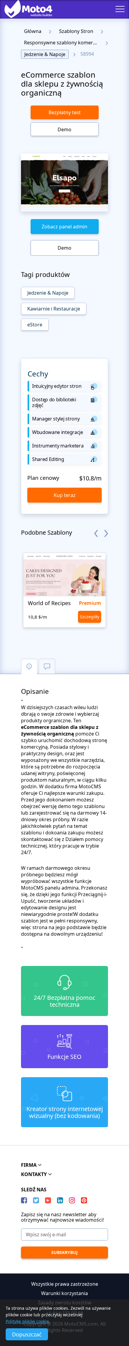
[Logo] (24, 9)
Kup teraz (65, 495)
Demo (64, 129)
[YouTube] (48, 1200)
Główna (32, 31)
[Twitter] (36, 1200)
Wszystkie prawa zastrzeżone (64, 1284)
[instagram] (72, 1200)
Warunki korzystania (64, 1293)
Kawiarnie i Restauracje (53, 308)
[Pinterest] (84, 1200)
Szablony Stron (76, 31)
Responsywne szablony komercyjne (62, 42)
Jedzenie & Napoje (44, 54)
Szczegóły (89, 617)
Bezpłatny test (65, 112)
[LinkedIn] (60, 1200)
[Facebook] (24, 1200)
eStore (34, 324)
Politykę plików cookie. (28, 1321)
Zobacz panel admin (64, 226)
